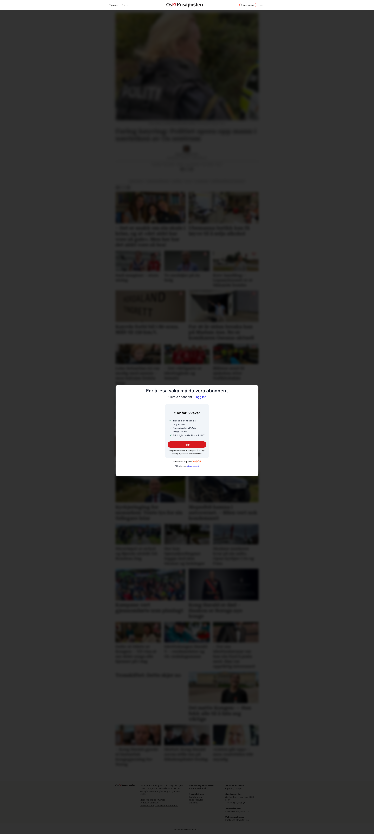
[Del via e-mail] (191, 169)
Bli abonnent (247, 5)
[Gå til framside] (184, 5)
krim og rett (136, 181)
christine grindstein (158, 181)
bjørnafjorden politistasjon (228, 181)
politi (188, 181)
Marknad (193, 803)
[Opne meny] (261, 5)
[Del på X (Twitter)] (187, 169)
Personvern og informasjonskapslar (159, 805)
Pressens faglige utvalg (152, 800)
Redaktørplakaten (149, 803)
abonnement (193, 466)
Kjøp (187, 444)
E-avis (125, 5)
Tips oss (113, 5)
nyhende (177, 181)
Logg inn (187, 397)
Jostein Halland (197, 788)
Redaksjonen (196, 797)
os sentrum (201, 181)
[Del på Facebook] (182, 169)
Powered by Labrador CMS (187, 829)
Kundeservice (196, 800)
